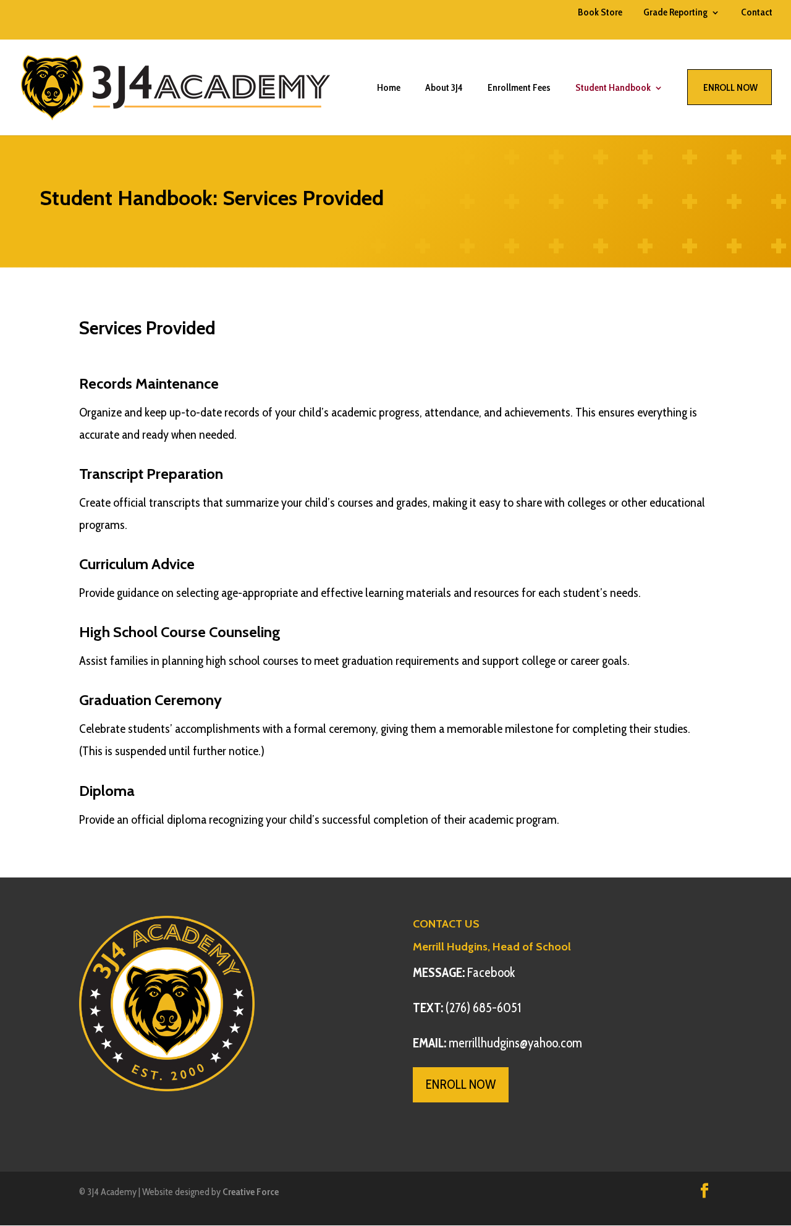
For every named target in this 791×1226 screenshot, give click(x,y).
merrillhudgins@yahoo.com (497, 1043)
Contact (756, 12)
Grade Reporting (675, 12)
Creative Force (250, 1192)
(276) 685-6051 (467, 1007)
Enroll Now (730, 87)
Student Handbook (613, 88)
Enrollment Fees (519, 88)
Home (388, 88)
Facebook (464, 972)
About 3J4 (444, 88)
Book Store (600, 12)
